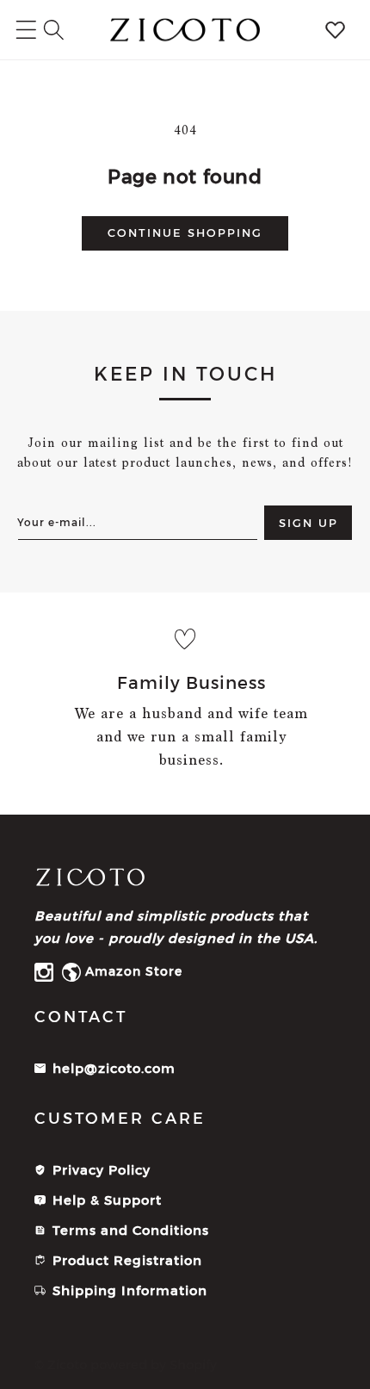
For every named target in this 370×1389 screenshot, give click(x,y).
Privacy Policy (101, 1170)
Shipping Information (129, 1290)
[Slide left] (19, 703)
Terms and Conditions (130, 1230)
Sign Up (308, 523)
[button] (54, 29)
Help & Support (107, 1200)
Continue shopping (185, 232)
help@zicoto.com (114, 1068)
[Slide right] (351, 703)
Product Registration (127, 1260)
